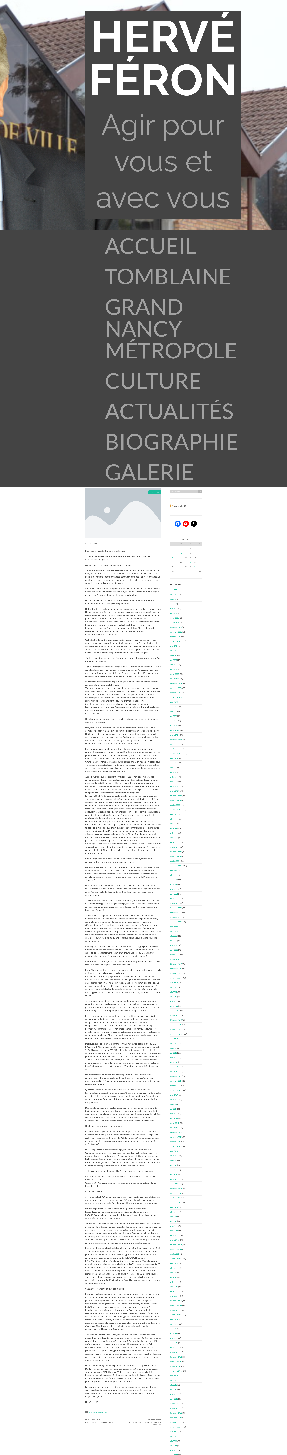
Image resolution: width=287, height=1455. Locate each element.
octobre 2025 (175, 636)
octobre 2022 (175, 805)
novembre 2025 (176, 632)
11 (172, 557)
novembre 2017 (176, 1081)
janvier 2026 (174, 622)
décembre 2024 (176, 683)
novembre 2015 (176, 1193)
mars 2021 (174, 894)
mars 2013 (174, 1343)
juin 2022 (173, 824)
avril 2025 (173, 665)
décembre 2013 (176, 1301)
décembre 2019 (176, 964)
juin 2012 (173, 1385)
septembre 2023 (176, 753)
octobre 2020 (175, 917)
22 (190, 562)
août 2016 (174, 1151)
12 (176, 557)
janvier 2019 (174, 1015)
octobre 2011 (175, 1422)
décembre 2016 (176, 1132)
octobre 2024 (175, 693)
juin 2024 (173, 711)
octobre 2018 (175, 1029)
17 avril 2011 (91, 544)
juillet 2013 (174, 1324)
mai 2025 (173, 660)
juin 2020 (173, 936)
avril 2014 (173, 1282)
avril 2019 (173, 1001)
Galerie (149, 471)
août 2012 (174, 1375)
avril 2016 (173, 1170)
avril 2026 (173, 608)
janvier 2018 (174, 1071)
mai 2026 (173, 604)
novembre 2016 (176, 1137)
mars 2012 (174, 1399)
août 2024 (174, 702)
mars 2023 (174, 781)
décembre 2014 (176, 1244)
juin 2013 (173, 1329)
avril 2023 (173, 777)
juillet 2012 (174, 1380)
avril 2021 (173, 889)
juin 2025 (173, 655)
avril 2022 (173, 833)
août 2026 (174, 590)
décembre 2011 (176, 1413)
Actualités (169, 411)
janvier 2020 (174, 959)
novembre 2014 (176, 1249)
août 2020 (174, 926)
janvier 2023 (174, 791)
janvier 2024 (174, 735)
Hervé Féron (163, 58)
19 (176, 562)
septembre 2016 (176, 1146)
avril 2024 (173, 721)
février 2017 (174, 1123)
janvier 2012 (174, 1408)
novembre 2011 (176, 1418)
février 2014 (174, 1291)
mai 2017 (173, 1109)
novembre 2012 (176, 1361)
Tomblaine (168, 276)
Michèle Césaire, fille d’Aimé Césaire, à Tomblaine (145, 1422)
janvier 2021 (174, 903)
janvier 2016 (174, 1184)
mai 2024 (173, 716)
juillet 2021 (174, 875)
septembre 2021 (176, 866)
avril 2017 (173, 1113)
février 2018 (174, 1067)
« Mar (173, 571)
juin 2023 (173, 767)
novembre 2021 (176, 856)
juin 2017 (173, 1104)
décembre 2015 (176, 1188)
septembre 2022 (176, 809)
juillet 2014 (174, 1268)
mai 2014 (173, 1277)
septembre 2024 (176, 697)
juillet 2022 (174, 819)
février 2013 (174, 1347)
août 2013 (174, 1319)
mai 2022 (173, 828)
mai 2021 (173, 884)
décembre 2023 (176, 739)
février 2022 (174, 842)
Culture (153, 380)
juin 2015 (173, 1216)
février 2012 (174, 1404)
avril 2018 (173, 1057)
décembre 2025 (176, 627)
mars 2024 (174, 725)
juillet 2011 (174, 1436)
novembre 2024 (176, 688)
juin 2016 (173, 1160)
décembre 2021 (176, 852)
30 (195, 566)
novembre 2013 (176, 1305)
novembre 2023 (176, 744)
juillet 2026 (174, 594)
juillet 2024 (174, 707)
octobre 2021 (175, 861)
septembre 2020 (176, 922)
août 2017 (174, 1095)
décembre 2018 (176, 1020)
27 (181, 566)
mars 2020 (174, 950)
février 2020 (174, 954)
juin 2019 (173, 992)
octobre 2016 (175, 1142)
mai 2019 (173, 997)
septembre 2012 (176, 1371)
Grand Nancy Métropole (171, 328)
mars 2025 (174, 669)
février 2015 (174, 1235)
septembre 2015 (176, 1202)
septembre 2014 (176, 1259)
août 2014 (174, 1263)
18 (172, 562)
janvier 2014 (174, 1296)
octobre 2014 (175, 1254)
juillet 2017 (174, 1099)
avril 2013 (173, 1338)
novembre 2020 (176, 912)
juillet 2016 (174, 1156)
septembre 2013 (176, 1315)
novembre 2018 (176, 1025)
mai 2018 (173, 1053)
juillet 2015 (174, 1212)
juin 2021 (173, 880)
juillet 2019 (174, 987)
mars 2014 (174, 1287)
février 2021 (174, 898)
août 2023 (174, 758)
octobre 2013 (175, 1310)
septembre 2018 (176, 1034)
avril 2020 (173, 945)
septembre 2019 (176, 978)
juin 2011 (173, 1441)
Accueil (151, 245)
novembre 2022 (176, 800)
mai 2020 (173, 940)
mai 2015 (173, 1221)
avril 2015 (173, 1226)
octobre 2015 (175, 1198)
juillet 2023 (174, 763)
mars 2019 (174, 1006)
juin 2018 (173, 1048)
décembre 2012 (176, 1357)
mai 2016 (173, 1165)
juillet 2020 (174, 931)
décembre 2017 (176, 1076)
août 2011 (174, 1431)
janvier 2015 (174, 1240)
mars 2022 (174, 838)
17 (199, 557)
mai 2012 (173, 1389)
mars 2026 (174, 613)
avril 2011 (173, 1450)
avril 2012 (173, 1394)
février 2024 (174, 730)
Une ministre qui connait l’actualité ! (99, 1421)
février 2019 (174, 1011)
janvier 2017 (174, 1128)
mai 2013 (173, 1333)
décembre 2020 (176, 908)
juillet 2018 (174, 1043)
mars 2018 (174, 1062)
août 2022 (174, 814)
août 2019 (174, 983)
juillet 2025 (174, 650)
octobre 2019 (175, 973)
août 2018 (174, 1039)
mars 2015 (174, 1230)
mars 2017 (174, 1118)
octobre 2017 (175, 1085)
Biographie (172, 441)
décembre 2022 (176, 795)
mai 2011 (173, 1446)
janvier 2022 (174, 847)
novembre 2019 (176, 968)
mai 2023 (173, 772)
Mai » (199, 571)
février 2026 (174, 618)
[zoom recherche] (200, 491)
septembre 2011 (176, 1427)
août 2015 (174, 1207)
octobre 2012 (175, 1366)
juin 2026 (173, 599)
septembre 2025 (176, 641)
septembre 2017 (176, 1090)
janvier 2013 (174, 1352)
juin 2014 (173, 1272)
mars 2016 (174, 1174)
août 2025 (174, 646)
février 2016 (174, 1179)
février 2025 (174, 674)
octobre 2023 (175, 749)
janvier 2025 (174, 679)
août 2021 (174, 870)
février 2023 (174, 786)
